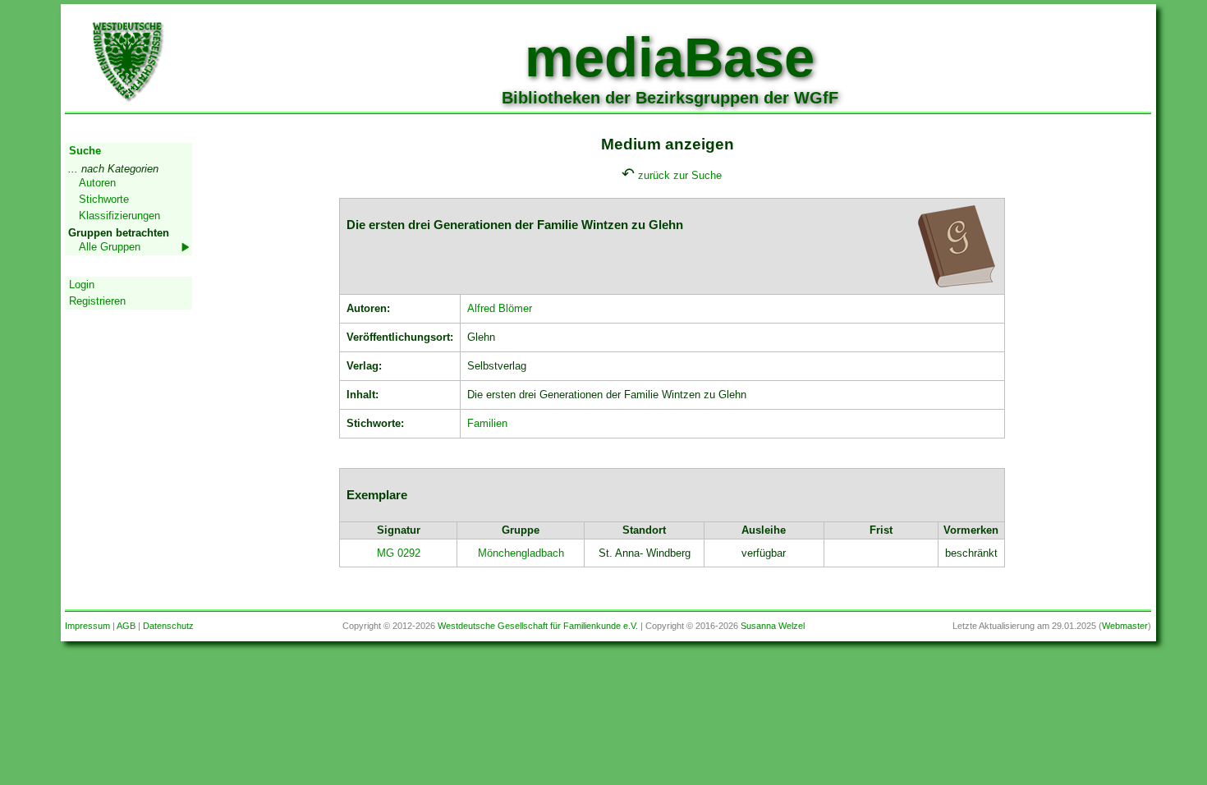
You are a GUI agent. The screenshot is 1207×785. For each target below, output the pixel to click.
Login (81, 284)
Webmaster (1125, 626)
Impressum (87, 626)
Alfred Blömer (499, 308)
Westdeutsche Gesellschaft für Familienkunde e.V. (538, 626)
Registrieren (97, 301)
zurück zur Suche (680, 175)
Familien (487, 423)
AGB (126, 626)
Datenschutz (168, 626)
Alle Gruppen (109, 247)
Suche (85, 151)
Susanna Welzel (773, 626)
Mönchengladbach (521, 553)
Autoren (97, 183)
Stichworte (104, 199)
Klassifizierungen (119, 215)
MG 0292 (398, 553)
